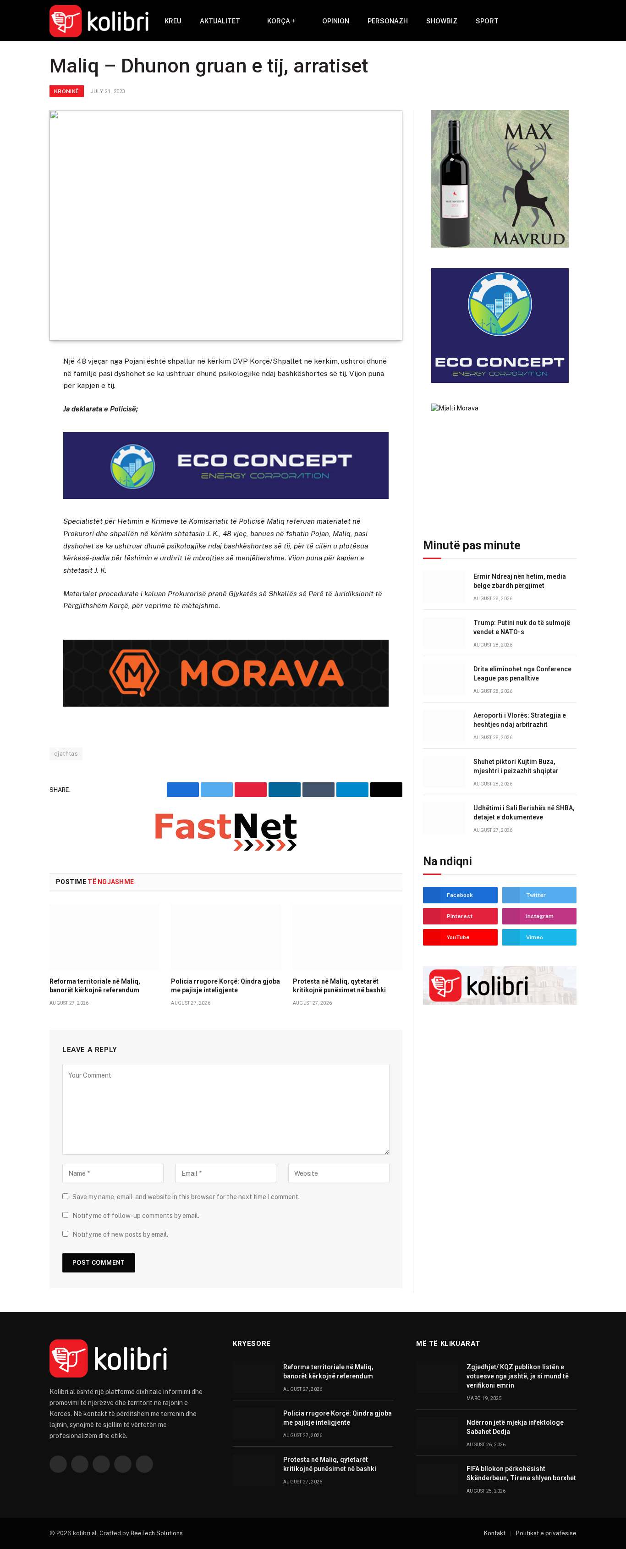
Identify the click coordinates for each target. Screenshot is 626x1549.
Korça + (281, 21)
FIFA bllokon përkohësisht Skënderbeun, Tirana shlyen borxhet (521, 1473)
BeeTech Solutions (157, 1533)
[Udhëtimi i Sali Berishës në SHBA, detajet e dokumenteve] (444, 818)
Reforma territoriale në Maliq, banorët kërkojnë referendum (94, 986)
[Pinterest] (17, 452)
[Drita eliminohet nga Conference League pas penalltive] (444, 679)
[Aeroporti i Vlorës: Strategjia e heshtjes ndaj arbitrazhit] (444, 725)
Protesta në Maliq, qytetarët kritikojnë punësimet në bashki (339, 986)
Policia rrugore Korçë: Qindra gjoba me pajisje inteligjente (225, 986)
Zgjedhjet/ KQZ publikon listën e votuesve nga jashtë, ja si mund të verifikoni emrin (518, 1376)
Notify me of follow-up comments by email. (135, 1215)
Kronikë (66, 91)
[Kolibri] (98, 21)
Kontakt (494, 1533)
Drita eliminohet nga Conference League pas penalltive (522, 673)
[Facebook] (17, 385)
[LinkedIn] (17, 430)
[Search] (558, 21)
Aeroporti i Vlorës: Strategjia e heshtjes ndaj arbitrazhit (519, 720)
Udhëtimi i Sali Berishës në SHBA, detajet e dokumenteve (524, 812)
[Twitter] (17, 407)
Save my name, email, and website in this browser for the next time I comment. (186, 1196)
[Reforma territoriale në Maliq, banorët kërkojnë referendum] (104, 936)
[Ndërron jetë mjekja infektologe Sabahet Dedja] (437, 1433)
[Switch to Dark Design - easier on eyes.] (572, 21)
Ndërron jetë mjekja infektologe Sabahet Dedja (515, 1427)
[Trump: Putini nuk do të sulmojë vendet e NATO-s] (444, 633)
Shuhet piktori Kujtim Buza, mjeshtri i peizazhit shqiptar (516, 766)
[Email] (17, 475)
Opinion (335, 21)
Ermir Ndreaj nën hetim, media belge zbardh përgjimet (519, 581)
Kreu (173, 21)
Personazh (388, 21)
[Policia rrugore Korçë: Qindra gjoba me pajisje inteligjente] (225, 936)
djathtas (66, 753)
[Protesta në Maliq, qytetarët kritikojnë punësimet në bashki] (347, 936)
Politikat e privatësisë (546, 1533)
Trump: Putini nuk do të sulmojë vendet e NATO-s (521, 627)
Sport (487, 21)
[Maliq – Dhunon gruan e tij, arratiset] (225, 225)
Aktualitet (220, 21)
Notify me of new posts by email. (120, 1234)
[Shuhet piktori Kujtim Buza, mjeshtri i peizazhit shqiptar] (444, 772)
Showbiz (441, 21)
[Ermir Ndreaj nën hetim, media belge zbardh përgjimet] (444, 587)
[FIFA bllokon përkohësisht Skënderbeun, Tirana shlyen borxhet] (437, 1479)
